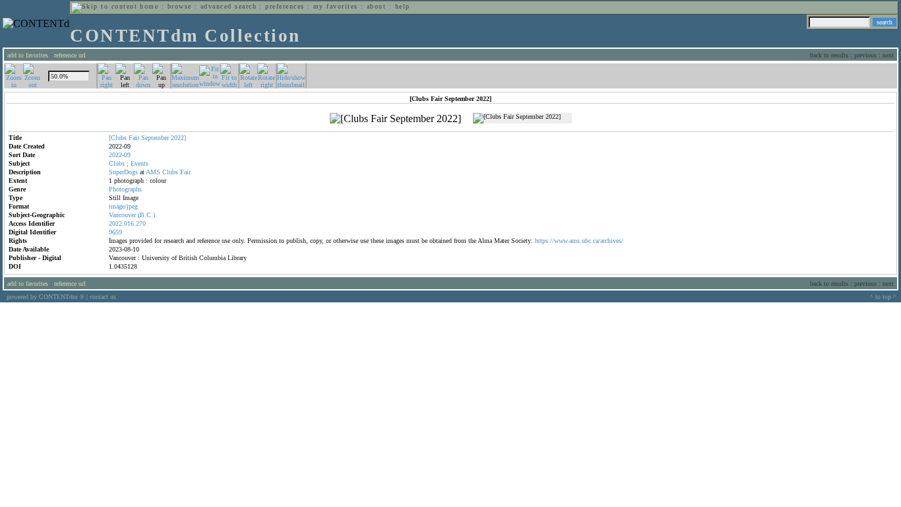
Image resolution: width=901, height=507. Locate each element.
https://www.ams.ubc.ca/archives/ (579, 240)
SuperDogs (123, 172)
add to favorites (27, 55)
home (149, 6)
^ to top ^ (883, 296)
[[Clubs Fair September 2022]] (395, 119)
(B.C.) (146, 215)
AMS (153, 172)
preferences (284, 6)
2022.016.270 (127, 223)
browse (180, 6)
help (402, 6)
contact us (103, 296)
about (376, 6)
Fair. (186, 172)
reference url (70, 55)
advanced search (229, 6)
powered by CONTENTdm (45, 296)
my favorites (335, 6)
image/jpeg (123, 206)
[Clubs (118, 137)
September (155, 137)
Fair (134, 137)
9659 (115, 232)
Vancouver (122, 215)
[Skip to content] (104, 6)
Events (139, 163)
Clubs (117, 163)
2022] (178, 137)
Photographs (125, 189)
